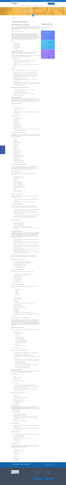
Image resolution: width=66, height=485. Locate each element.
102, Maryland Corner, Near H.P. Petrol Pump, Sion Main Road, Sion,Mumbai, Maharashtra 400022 (49, 472)
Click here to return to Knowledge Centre (47, 28)
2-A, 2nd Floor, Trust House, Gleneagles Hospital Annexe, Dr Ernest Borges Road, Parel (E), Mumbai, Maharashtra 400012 (38, 472)
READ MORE (43, 47)
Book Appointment (51, 3)
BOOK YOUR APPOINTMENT (50, 464)
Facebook (2, 151)
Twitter (2, 153)
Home (12, 17)
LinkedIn (2, 149)
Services (14, 17)
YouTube (2, 146)
